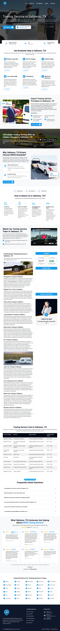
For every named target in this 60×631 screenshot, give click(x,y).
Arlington (18, 591)
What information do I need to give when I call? (14, 493)
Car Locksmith (31, 620)
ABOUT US (32, 3)
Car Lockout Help (12, 76)
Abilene (7, 581)
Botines (29, 598)
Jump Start (30, 613)
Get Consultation (7, 181)
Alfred (7, 588)
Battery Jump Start (12, 59)
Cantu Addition (53, 581)
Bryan (40, 588)
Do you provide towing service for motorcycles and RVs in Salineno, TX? (20, 502)
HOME (26, 3)
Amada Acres (8, 598)
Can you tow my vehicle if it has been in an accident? (15, 506)
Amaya (18, 584)
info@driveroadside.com (50, 616)
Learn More (7, 70)
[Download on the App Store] (43, 139)
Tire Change (30, 611)
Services (53, 3)
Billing (46, 3)
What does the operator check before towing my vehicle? (17, 497)
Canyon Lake (52, 584)
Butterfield (41, 598)
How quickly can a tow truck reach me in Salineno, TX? (16, 488)
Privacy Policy (54, 629)
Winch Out (30, 622)
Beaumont (30, 588)
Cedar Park (52, 598)
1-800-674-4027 (13, 141)
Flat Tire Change (30, 59)
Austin (18, 598)
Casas (51, 591)
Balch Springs (30, 581)
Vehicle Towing (49, 59)
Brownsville (41, 584)
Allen (7, 591)
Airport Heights (8, 584)
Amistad (18, 588)
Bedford (29, 591)
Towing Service (31, 618)
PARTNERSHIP (39, 3)
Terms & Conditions (46, 629)
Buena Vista (41, 591)
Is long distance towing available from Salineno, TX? (15, 511)
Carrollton (52, 588)
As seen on (30, 567)
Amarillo (18, 581)
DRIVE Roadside (9, 629)
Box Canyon (41, 581)
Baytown (29, 584)
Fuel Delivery (29, 76)
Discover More (35, 124)
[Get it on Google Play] (52, 139)
